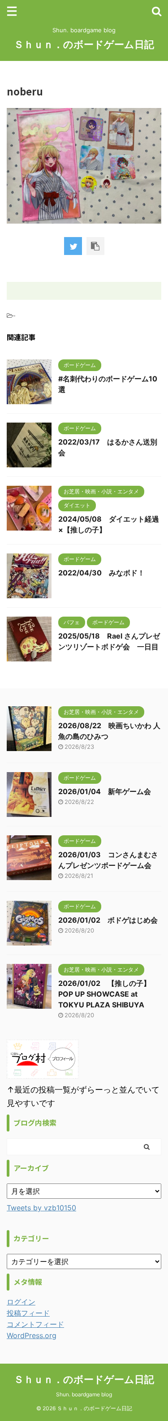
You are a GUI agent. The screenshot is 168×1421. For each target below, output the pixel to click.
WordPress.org (31, 1335)
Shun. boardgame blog (84, 1394)
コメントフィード (35, 1324)
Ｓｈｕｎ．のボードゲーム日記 (84, 44)
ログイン (21, 1301)
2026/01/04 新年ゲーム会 (104, 791)
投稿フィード (28, 1313)
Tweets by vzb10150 (41, 1207)
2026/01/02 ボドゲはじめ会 (108, 920)
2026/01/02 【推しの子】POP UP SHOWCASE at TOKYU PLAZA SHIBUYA (104, 994)
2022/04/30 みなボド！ (101, 572)
